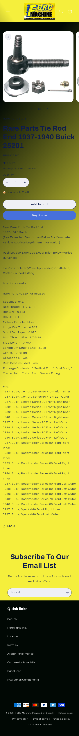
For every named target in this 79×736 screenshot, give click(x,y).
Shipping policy (61, 719)
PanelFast (14, 671)
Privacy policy (20, 719)
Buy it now (39, 215)
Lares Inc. (13, 636)
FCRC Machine (23, 713)
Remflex (12, 645)
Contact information (41, 725)
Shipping (7, 168)
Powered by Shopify (43, 713)
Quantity (8, 175)
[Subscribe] (67, 592)
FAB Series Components (23, 679)
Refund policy (65, 713)
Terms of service (40, 719)
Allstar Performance (20, 653)
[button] (7, 11)
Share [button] (11, 526)
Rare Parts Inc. (17, 627)
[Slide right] (48, 109)
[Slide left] (31, 109)
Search (12, 619)
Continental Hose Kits (21, 662)
